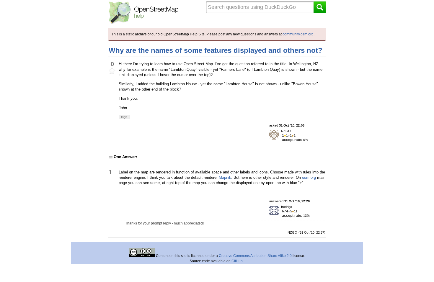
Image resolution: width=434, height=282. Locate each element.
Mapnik (225, 177)
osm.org (309, 177)
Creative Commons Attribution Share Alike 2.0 (255, 256)
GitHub (237, 261)
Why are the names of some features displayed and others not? (215, 50)
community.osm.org (298, 34)
